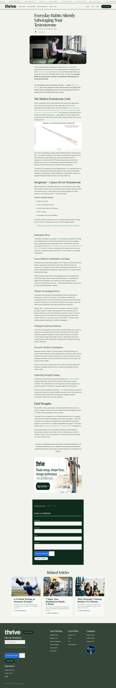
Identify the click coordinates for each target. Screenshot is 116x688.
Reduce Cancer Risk (74, 1)
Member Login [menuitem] (54, 635)
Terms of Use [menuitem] (90, 638)
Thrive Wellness (40, 29)
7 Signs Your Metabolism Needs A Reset (55, 602)
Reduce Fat (36, 1)
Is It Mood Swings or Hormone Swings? (24, 600)
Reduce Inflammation (88, 1)
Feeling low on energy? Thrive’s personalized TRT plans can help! (58, 225)
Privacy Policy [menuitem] (90, 635)
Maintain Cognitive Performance (106, 1)
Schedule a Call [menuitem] (10, 670)
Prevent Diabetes (47, 1)
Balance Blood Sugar (23, 1)
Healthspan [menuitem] (53, 647)
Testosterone (41, 32)
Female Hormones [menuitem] (55, 641)
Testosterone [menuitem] (54, 644)
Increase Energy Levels (8, 1)
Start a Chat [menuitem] (9, 673)
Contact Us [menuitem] (71, 635)
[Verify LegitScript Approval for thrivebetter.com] (90, 654)
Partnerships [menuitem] (72, 644)
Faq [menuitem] (69, 641)
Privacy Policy (8, 649)
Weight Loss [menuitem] (54, 638)
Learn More (28, 632)
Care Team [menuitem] (53, 651)
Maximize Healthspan (60, 1)
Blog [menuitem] (69, 638)
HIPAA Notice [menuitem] (90, 641)
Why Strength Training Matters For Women (89, 600)
